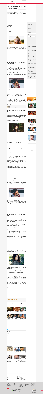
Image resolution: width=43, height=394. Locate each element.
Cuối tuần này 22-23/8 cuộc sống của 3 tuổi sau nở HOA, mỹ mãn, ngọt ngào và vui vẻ (32, 71)
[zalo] (9, 303)
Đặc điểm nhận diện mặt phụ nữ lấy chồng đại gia (12, 299)
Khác (33, 3)
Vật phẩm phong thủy (21, 384)
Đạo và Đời (24, 3)
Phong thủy (18, 3)
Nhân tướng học (21, 3)
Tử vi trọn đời (14, 385)
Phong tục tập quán (33, 383)
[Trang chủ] (7, 3)
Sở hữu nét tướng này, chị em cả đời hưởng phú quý (13, 298)
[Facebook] (33, 388)
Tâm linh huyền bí (32, 385)
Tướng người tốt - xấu (30, 24)
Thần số (29, 3)
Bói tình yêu (26, 385)
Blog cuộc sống (26, 3)
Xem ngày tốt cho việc (9, 385)
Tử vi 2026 (14, 383)
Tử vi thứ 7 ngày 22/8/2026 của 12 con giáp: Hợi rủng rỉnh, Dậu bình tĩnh (32, 74)
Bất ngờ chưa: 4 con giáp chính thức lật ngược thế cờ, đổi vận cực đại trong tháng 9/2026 (32, 50)
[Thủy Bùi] (21, 303)
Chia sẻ (35, 100)
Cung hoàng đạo (14, 3)
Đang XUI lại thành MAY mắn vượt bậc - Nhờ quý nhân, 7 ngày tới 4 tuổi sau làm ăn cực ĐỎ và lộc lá (32, 47)
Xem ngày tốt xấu (8, 383)
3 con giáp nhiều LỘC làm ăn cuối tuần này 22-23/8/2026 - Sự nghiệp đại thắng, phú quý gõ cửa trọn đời (32, 60)
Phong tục (32, 3)
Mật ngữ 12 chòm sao (27, 384)
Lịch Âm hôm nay (8, 384)
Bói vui (12, 3)
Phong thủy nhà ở (20, 385)
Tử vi (10, 3)
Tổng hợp (33, 43)
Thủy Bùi (23, 303)
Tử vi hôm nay (26, 383)
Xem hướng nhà (20, 383)
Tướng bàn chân (29, 32)
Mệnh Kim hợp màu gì (21, 386)
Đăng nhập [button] (35, 0)
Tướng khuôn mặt (29, 28)
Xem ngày (9, 3)
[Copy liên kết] (12, 303)
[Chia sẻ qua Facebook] (7, 303)
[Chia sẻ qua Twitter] (8, 303)
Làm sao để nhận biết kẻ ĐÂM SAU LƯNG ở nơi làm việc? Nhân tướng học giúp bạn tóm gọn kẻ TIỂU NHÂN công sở (23, 360)
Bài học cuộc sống (33, 384)
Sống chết (29, 43)
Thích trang (29, 100)
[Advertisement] (15, 18)
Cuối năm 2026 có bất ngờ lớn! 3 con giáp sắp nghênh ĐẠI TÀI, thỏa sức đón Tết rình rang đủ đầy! (32, 77)
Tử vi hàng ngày (14, 384)
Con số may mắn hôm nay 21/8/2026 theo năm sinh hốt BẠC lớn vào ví (32, 67)
